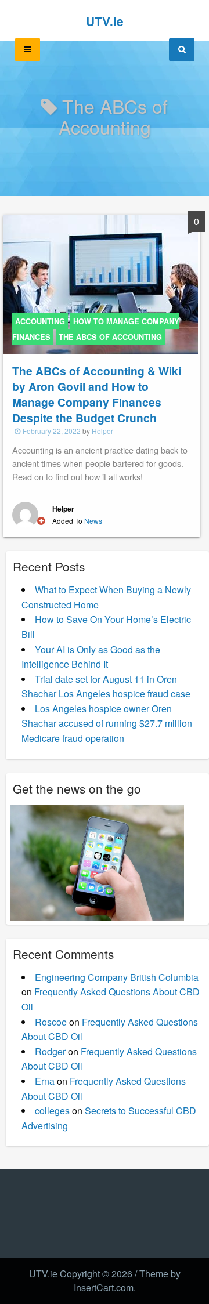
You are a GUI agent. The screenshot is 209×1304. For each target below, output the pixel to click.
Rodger (50, 1051)
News (93, 521)
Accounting (40, 321)
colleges (52, 1110)
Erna (45, 1081)
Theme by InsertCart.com (127, 1280)
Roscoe (51, 1021)
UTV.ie (105, 21)
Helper (102, 431)
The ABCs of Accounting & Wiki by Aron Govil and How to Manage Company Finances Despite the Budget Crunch (96, 394)
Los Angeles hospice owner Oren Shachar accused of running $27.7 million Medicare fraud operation (106, 723)
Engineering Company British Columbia (117, 977)
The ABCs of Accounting (110, 337)
